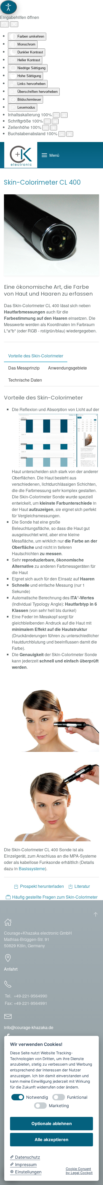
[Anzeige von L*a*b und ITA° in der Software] (58, 440)
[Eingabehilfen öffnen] (8, 7)
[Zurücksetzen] (4, 24)
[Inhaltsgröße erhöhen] (64, 115)
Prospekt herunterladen (42, 886)
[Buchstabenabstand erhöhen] (69, 134)
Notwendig (37, 1097)
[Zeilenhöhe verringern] (45, 127)
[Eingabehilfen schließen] (14, 24)
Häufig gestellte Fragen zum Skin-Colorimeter (54, 897)
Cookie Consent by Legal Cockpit (79, 1171)
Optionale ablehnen (51, 1123)
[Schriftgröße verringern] (47, 121)
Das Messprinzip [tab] (24, 368)
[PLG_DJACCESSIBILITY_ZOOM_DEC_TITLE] (56, 115)
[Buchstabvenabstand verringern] (61, 134)
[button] (50, 155)
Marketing (59, 1105)
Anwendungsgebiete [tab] (67, 368)
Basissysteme (32, 868)
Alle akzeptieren (51, 1139)
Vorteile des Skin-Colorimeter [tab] (35, 356)
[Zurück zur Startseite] (21, 155)
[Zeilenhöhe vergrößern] (53, 127)
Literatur (82, 886)
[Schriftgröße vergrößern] (55, 121)
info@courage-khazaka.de (28, 1027)
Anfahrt (10, 969)
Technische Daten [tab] (25, 380)
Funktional (77, 1097)
